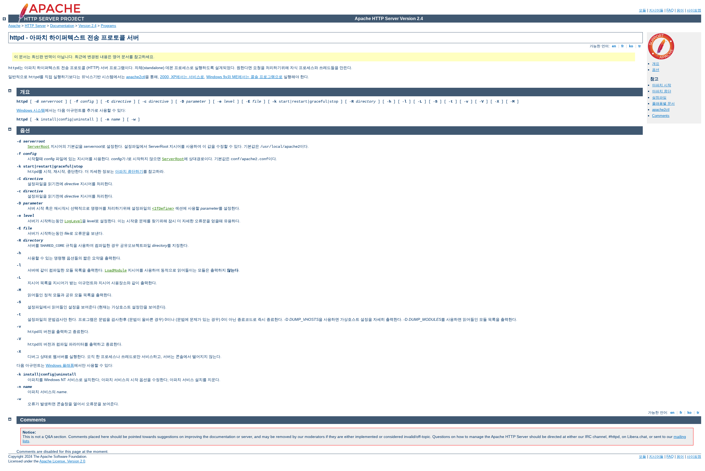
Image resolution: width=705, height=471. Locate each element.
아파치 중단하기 (129, 171)
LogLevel (73, 221)
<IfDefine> (163, 208)
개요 (655, 64)
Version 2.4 (87, 26)
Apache (14, 26)
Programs (108, 26)
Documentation (62, 26)
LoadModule (116, 270)
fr (622, 46)
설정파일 (659, 97)
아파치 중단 (661, 91)
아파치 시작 (661, 85)
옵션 (655, 70)
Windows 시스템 (31, 110)
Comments (660, 116)
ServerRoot (39, 146)
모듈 (642, 10)
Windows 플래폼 (60, 365)
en (614, 46)
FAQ (670, 10)
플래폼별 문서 (663, 104)
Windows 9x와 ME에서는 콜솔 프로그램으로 (244, 77)
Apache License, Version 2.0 (62, 461)
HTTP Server (35, 26)
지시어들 (656, 10)
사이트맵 (694, 10)
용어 (680, 10)
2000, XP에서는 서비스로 (182, 77)
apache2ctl (135, 77)
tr (639, 46)
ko (631, 46)
